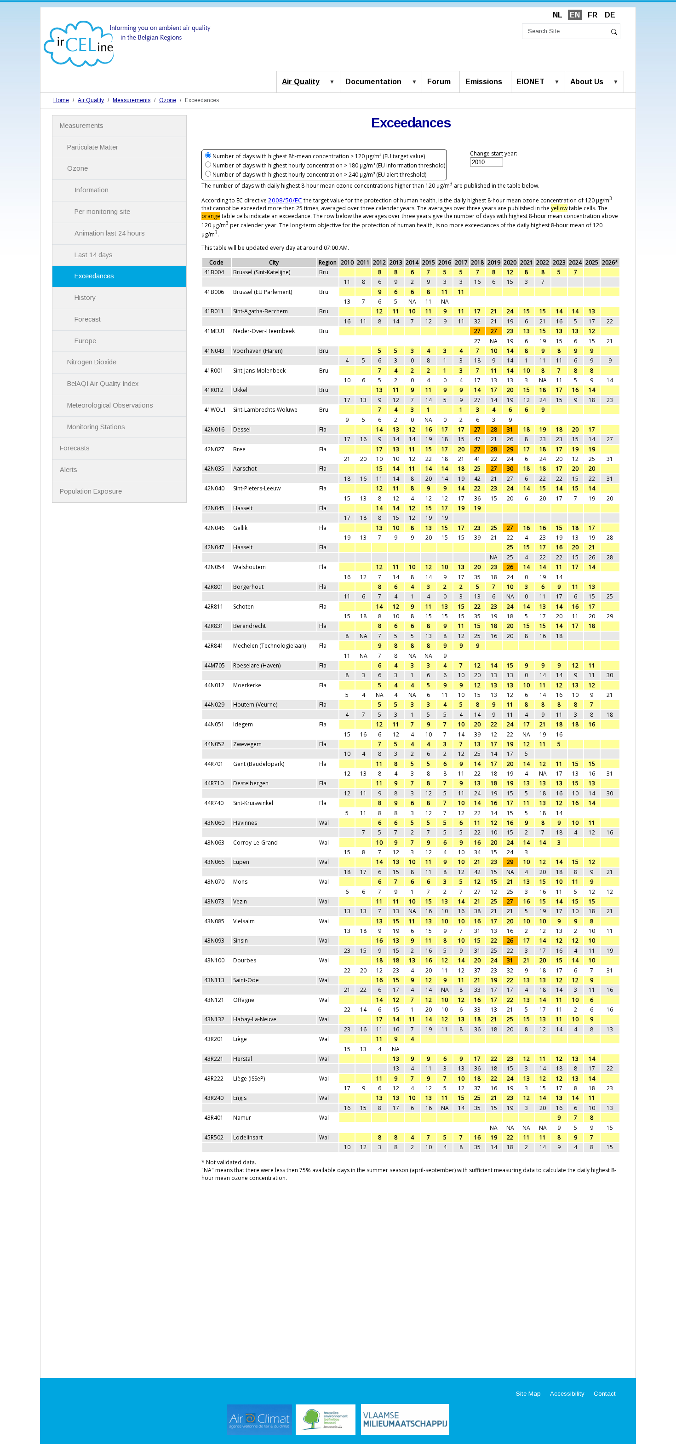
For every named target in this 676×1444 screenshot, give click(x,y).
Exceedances (94, 276)
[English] (127, 43)
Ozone (167, 100)
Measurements (131, 100)
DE (610, 15)
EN (575, 15)
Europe (85, 341)
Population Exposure (91, 491)
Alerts (68, 469)
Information (91, 190)
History (85, 297)
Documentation (373, 82)
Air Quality (301, 82)
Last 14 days (93, 255)
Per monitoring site (102, 211)
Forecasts (75, 448)
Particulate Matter (92, 147)
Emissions (483, 82)
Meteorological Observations (110, 405)
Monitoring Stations (96, 427)
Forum (439, 82)
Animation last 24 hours (109, 233)
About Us (586, 82)
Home (61, 100)
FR (592, 15)
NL (557, 15)
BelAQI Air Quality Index (102, 383)
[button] (334, 82)
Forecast (87, 319)
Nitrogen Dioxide (91, 362)
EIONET (530, 82)
